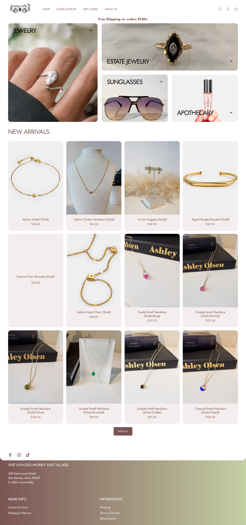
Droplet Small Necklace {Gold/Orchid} (210, 314)
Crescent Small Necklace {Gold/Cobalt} (210, 410)
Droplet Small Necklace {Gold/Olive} (36, 410)
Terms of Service (110, 513)
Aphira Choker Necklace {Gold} (94, 219)
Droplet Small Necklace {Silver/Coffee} (152, 410)
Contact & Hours (18, 507)
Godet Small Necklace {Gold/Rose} (152, 314)
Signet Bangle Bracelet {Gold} (210, 219)
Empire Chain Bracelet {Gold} (35, 276)
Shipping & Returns (19, 513)
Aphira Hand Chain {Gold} (94, 312)
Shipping (105, 507)
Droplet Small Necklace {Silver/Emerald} (94, 410)
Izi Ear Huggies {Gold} (152, 219)
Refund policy (108, 518)
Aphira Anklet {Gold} (35, 219)
